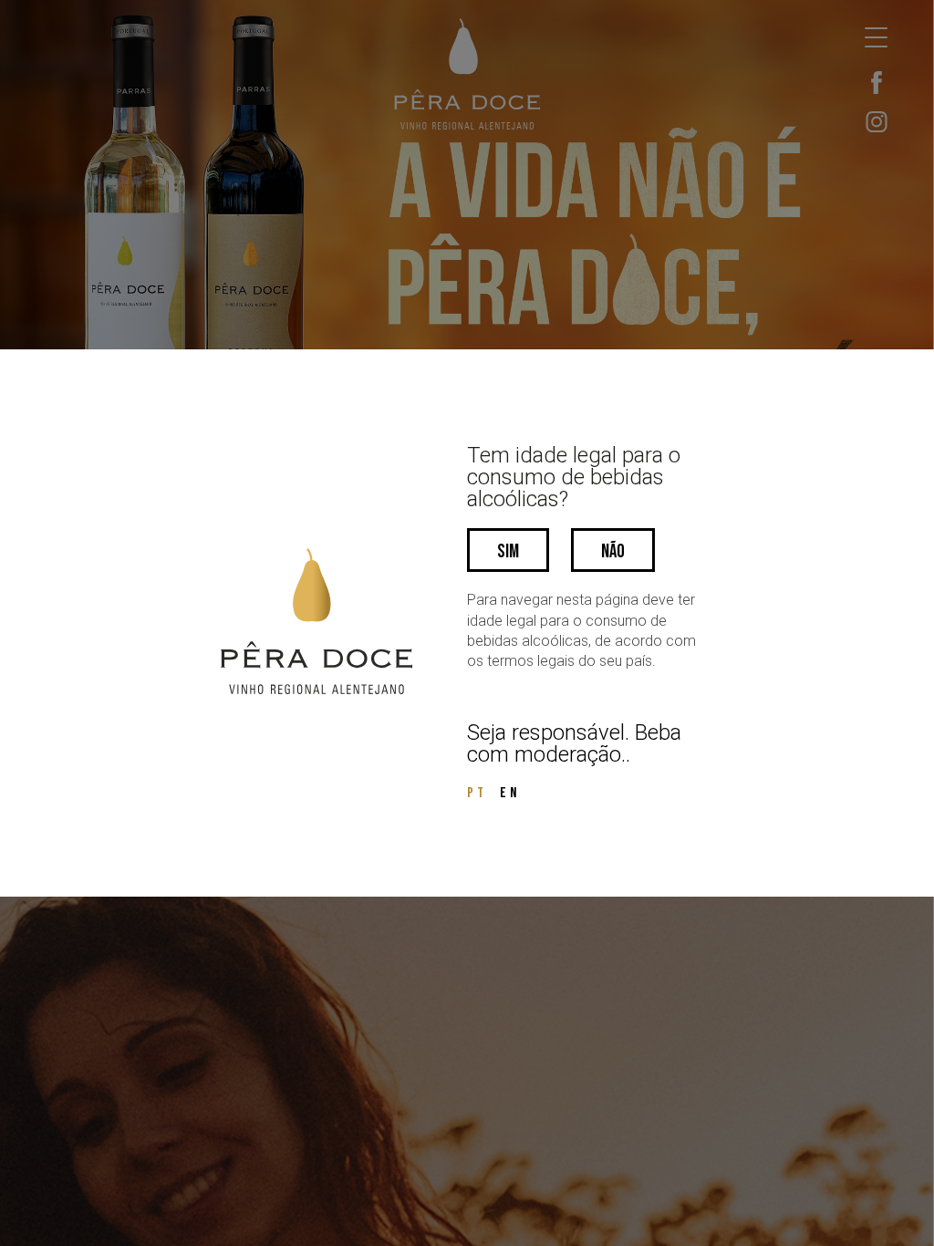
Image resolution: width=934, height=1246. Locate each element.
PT (477, 793)
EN (510, 793)
